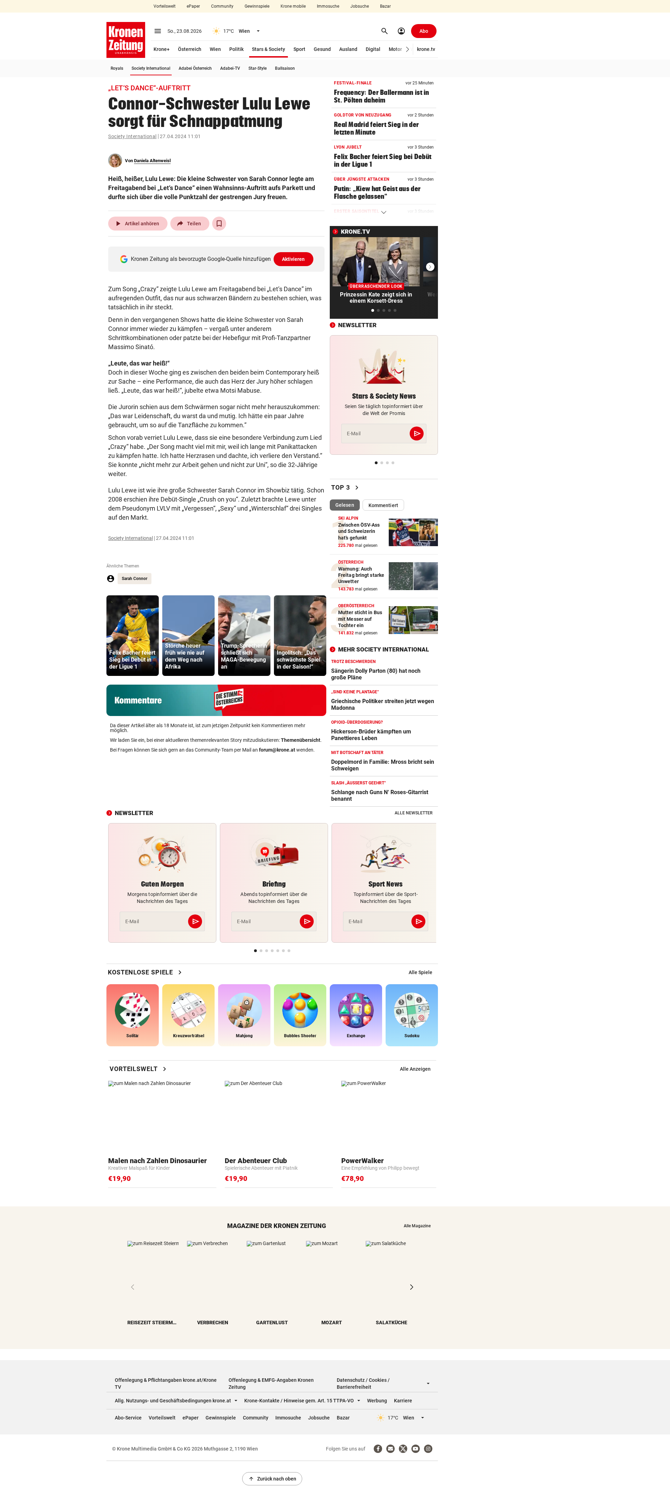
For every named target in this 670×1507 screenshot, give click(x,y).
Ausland (348, 49)
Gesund (322, 49)
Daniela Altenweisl (152, 160)
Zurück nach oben (272, 1479)
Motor (395, 49)
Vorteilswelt (165, 6)
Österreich (189, 49)
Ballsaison (285, 68)
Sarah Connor (134, 578)
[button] (407, 49)
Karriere (403, 1400)
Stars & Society (268, 49)
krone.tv (426, 49)
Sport (299, 49)
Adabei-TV (230, 68)
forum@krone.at (277, 750)
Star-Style (257, 68)
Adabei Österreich (195, 68)
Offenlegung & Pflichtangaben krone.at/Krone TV (166, 1383)
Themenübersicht (300, 740)
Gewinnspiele (257, 6)
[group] (132, 635)
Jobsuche (359, 6)
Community (222, 6)
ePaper (193, 6)
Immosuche (328, 6)
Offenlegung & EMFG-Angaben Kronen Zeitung (271, 1383)
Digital (373, 49)
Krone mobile (293, 6)
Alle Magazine (417, 1225)
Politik (236, 49)
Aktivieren (293, 259)
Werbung (377, 1400)
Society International (151, 68)
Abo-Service (128, 1418)
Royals (117, 68)
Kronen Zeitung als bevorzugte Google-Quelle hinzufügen (218, 259)
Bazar (385, 6)
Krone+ (162, 49)
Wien (215, 49)
